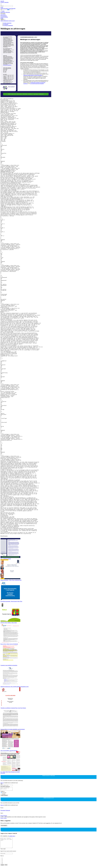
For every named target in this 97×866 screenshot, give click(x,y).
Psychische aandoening (8, 25)
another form (12, 836)
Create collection (4, 795)
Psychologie (5, 24)
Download (3, 773)
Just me (3, 794)
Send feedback (4, 825)
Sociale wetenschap (7, 23)
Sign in (2, 782)
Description (5, 786)
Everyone (4, 792)
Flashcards (3, 12)
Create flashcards (11, 8)
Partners (5, 815)
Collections (7, 12)
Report (2, 815)
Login (2, 7)
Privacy (2, 818)
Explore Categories (5, 2)
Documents (3, 810)
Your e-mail (3, 848)
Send (6, 864)
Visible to (2, 791)
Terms (5, 818)
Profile (2, 18)
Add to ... (3, 19)
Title (1, 784)
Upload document (4, 8)
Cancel (2, 864)
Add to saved (12, 20)
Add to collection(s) (5, 20)
